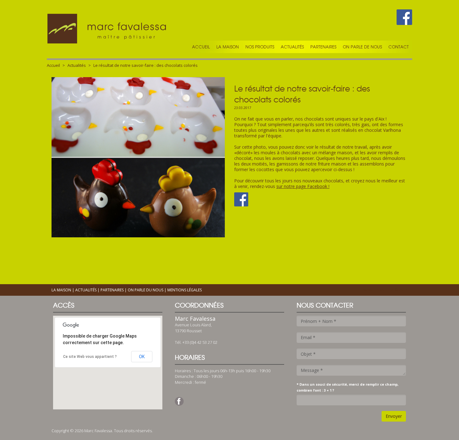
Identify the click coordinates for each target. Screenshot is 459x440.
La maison (227, 46)
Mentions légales (184, 290)
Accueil (201, 46)
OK (142, 356)
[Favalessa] (108, 29)
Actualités (292, 46)
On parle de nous (362, 46)
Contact (398, 46)
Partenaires (323, 46)
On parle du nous (145, 290)
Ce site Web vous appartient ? (90, 356)
